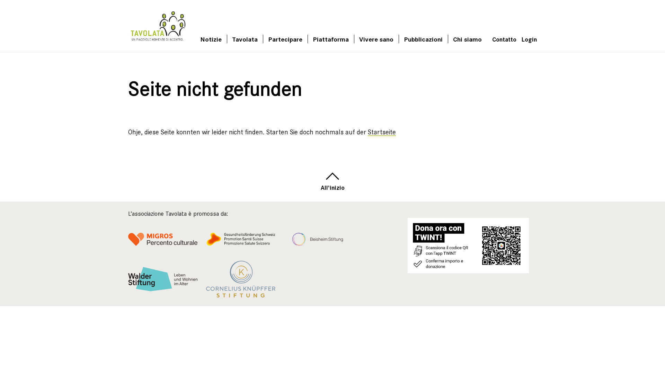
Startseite (382, 132)
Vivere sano (376, 39)
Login (529, 39)
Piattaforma (331, 39)
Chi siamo (467, 39)
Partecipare (285, 39)
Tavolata (245, 39)
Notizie (211, 39)
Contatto (504, 39)
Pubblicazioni (423, 39)
